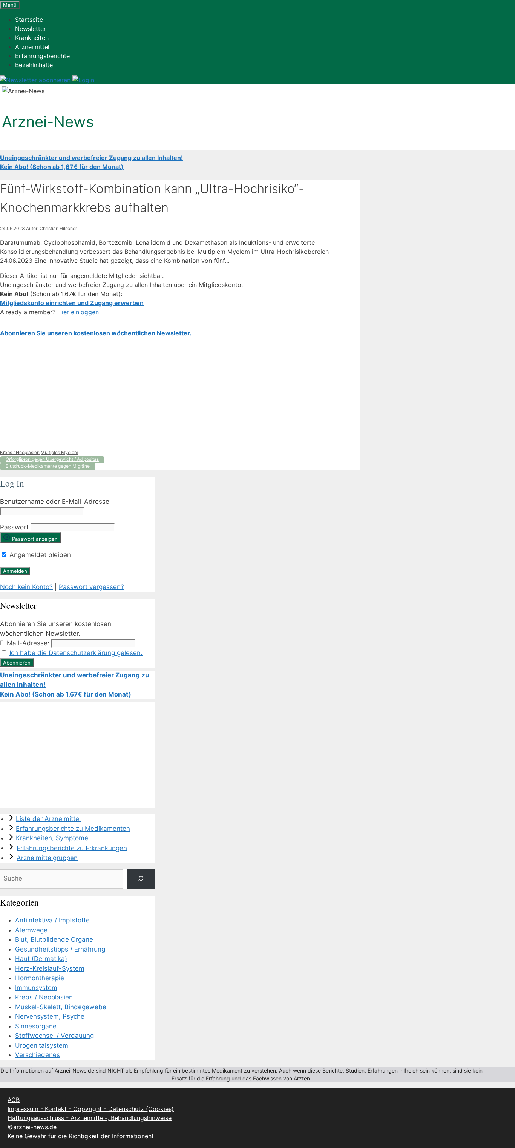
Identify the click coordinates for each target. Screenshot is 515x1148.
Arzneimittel (32, 47)
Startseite (29, 19)
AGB (14, 1099)
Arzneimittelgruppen (47, 857)
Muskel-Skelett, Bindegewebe (60, 1007)
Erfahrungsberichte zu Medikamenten (73, 828)
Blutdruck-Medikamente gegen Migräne (48, 466)
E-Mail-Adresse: (24, 643)
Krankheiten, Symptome (52, 838)
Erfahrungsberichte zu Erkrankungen (72, 848)
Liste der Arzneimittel (48, 819)
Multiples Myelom (59, 452)
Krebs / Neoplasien (20, 452)
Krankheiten (32, 37)
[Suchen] (140, 879)
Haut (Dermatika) (41, 958)
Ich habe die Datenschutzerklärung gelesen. (76, 653)
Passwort (14, 527)
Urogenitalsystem (41, 1045)
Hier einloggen (78, 312)
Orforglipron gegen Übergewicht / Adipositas (52, 459)
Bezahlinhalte (34, 65)
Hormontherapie (39, 978)
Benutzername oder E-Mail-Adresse (54, 501)
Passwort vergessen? (91, 587)
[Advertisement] (180, 393)
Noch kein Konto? (26, 587)
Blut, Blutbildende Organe (54, 939)
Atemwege (31, 930)
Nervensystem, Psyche (49, 1016)
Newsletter (30, 28)
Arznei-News (48, 121)
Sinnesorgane (36, 1026)
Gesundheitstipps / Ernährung (60, 949)
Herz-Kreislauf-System (49, 968)
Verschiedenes (37, 1055)
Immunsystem (36, 987)
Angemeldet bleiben (39, 555)
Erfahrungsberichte (42, 56)
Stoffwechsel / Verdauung (54, 1035)
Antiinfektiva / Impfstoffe (52, 920)
